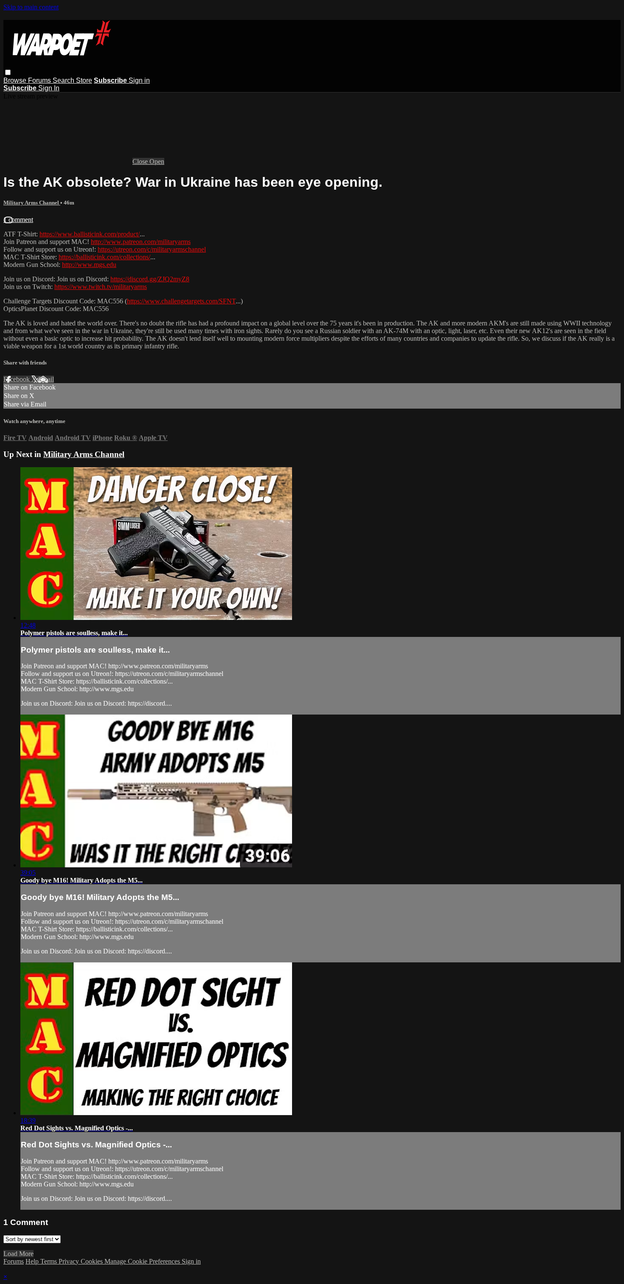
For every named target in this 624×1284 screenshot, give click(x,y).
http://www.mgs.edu (89, 264)
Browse (15, 80)
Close (140, 161)
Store (84, 80)
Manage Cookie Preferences (143, 1261)
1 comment (18, 219)
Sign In (48, 88)
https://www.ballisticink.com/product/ (89, 234)
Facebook (17, 379)
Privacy (70, 1261)
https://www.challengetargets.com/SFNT (181, 301)
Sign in (139, 80)
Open (156, 161)
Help (32, 1261)
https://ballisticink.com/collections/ (104, 257)
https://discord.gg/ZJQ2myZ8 (149, 279)
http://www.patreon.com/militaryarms (141, 241)
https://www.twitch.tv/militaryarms (100, 286)
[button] (8, 72)
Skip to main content (31, 7)
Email (46, 379)
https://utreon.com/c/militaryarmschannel (152, 249)
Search (64, 80)
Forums (40, 80)
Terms (49, 1261)
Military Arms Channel (31, 202)
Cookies (92, 1261)
